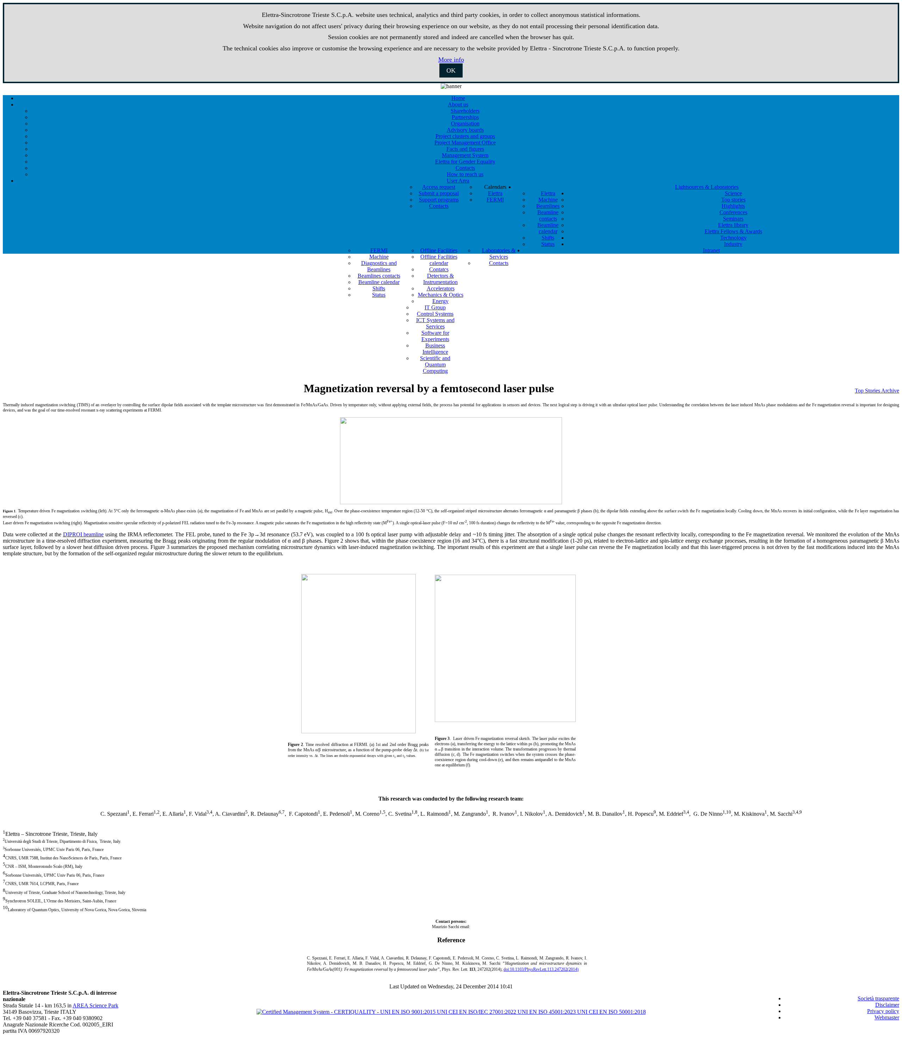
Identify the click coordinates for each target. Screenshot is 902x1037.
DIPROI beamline (83, 534)
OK (451, 70)
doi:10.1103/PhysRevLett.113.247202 (541, 969)
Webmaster (887, 1017)
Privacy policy (883, 1011)
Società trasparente (878, 998)
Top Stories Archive (877, 391)
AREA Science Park (95, 1005)
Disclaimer (887, 1005)
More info (451, 59)
